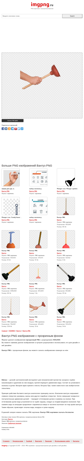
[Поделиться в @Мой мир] (22, 128)
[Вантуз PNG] (66, 206)
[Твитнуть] (19, 128)
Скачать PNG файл (12, 120)
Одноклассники (18, 441)
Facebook (29, 441)
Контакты (76, 441)
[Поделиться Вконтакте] (6, 128)
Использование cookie (62, 441)
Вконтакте (38, 441)
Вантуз (59, 220)
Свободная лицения (14, 423)
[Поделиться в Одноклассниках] (9, 128)
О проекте (6, 441)
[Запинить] (15, 128)
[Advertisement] (42, 37)
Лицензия (48, 441)
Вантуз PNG (5, 191)
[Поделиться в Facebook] (3, 128)
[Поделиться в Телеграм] (12, 128)
